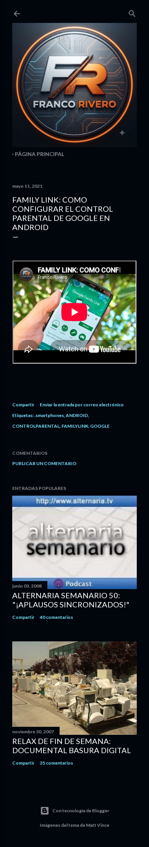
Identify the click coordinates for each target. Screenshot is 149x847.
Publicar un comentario (44, 463)
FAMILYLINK (75, 426)
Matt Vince (97, 825)
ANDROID (77, 415)
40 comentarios (56, 617)
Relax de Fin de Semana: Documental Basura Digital (71, 745)
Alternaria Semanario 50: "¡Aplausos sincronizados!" (71, 600)
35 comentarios (56, 763)
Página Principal (39, 154)
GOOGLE (100, 426)
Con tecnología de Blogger (80, 810)
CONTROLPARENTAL (36, 426)
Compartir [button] (23, 404)
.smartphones (49, 415)
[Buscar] (132, 12)
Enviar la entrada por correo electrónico (82, 404)
